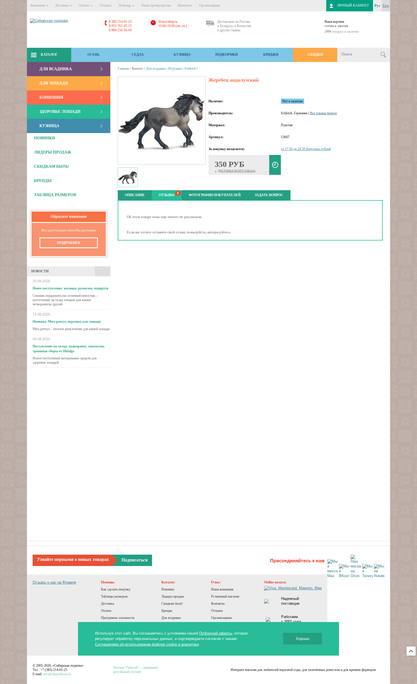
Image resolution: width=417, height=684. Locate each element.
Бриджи (270, 55)
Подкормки (226, 55)
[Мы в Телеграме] (367, 571)
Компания (38, 5)
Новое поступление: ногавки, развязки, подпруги (70, 288)
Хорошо (302, 639)
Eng (386, 5)
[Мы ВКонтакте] (344, 571)
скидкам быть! (51, 166)
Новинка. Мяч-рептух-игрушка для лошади (67, 322)
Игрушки (175, 69)
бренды (43, 181)
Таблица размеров (55, 195)
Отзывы (105, 5)
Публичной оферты (215, 633)
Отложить (275, 165)
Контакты (185, 5)
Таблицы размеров (114, 596)
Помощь (125, 5)
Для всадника (55, 69)
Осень (93, 55)
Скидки (315, 55)
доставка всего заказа (236, 170)
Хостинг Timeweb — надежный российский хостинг (135, 670)
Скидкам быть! (172, 604)
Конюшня (51, 97)
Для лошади (53, 83)
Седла (138, 55)
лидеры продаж (52, 152)
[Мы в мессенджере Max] (332, 569)
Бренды (166, 611)
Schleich (190, 69)
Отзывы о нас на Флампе (54, 582)
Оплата (84, 5)
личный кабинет (353, 5)
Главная (123, 69)
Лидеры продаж (172, 596)
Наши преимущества (156, 5)
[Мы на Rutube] (379, 571)
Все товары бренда (323, 113)
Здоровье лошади (60, 111)
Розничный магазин (225, 596)
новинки (44, 138)
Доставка (62, 5)
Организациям (209, 5)
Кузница (182, 55)
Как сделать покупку (115, 589)
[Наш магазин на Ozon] (356, 567)
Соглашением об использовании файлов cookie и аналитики (147, 644)
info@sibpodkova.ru (57, 674)
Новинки (167, 589)
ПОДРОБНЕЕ (69, 243)
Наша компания (222, 589)
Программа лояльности (117, 618)
